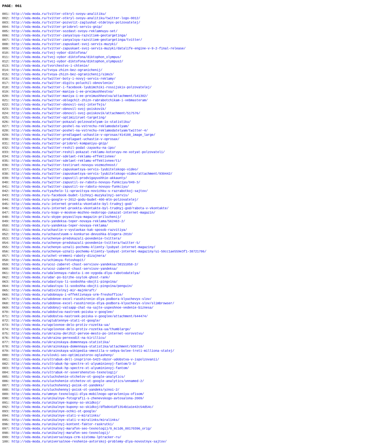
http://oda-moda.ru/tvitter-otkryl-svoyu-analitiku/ (59, 14)
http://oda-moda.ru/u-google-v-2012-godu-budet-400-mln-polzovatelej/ (75, 200)
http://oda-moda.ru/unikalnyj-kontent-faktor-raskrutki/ (63, 424)
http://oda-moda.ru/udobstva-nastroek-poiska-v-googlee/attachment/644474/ (80, 316)
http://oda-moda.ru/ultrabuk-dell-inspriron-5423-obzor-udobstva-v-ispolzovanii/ (85, 359)
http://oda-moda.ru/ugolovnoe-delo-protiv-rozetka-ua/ (61, 325)
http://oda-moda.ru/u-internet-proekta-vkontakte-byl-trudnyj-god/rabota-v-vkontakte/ (90, 208)
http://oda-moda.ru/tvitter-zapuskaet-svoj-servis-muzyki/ (65, 44)
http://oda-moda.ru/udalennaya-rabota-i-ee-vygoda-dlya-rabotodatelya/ (76, 273)
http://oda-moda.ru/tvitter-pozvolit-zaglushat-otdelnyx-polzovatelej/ (76, 23)
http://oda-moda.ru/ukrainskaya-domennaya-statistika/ (61, 342)
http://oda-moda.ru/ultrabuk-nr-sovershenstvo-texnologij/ (65, 372)
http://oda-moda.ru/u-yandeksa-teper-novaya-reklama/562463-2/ (68, 221)
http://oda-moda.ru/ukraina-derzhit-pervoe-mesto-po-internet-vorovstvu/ (78, 334)
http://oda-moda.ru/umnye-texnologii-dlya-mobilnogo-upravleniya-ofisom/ (78, 394)
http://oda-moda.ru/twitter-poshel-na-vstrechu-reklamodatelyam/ (70, 126)
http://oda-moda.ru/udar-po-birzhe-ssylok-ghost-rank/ (61, 277)
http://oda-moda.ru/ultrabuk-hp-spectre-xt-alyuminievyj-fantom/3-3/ (74, 364)
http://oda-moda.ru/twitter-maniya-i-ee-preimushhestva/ (63, 92)
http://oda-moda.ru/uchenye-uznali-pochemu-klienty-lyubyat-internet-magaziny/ (83, 247)
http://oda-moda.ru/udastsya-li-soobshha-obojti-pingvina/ (65, 282)
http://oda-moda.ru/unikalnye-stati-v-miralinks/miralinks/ (65, 420)
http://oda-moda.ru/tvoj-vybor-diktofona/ (49, 53)
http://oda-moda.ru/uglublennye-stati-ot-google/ (56, 321)
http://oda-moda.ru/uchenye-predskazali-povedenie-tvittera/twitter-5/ (76, 243)
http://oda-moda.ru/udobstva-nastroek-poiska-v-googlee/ (63, 312)
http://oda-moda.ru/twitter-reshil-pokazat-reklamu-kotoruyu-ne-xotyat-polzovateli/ (88, 152)
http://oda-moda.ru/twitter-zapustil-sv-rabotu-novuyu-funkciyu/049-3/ (76, 182)
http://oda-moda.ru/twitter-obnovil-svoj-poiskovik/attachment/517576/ (76, 113)
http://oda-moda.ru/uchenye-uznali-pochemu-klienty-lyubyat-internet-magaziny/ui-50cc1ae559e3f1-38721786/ (109, 252)
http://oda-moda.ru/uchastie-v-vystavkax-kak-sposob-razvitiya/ (69, 230)
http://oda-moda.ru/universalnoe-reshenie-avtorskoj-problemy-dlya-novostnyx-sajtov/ (89, 442)
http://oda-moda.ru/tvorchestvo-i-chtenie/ (50, 66)
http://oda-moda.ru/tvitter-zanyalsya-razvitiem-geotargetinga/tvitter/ (77, 40)
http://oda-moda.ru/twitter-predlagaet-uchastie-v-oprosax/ (65, 139)
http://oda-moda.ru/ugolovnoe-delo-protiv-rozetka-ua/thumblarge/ (71, 329)
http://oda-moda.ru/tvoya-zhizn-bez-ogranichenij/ (57, 70)
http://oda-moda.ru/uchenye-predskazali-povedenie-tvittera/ (66, 239)
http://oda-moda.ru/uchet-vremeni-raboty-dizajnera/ (59, 256)
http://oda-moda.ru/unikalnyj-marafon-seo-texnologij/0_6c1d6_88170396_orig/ (82, 429)
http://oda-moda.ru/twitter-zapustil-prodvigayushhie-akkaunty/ (69, 178)
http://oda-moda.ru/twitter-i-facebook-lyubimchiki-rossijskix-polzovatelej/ (82, 87)
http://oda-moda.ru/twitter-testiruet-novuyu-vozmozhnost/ (65, 165)
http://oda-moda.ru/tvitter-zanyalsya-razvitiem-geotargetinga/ (69, 36)
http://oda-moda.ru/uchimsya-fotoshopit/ (48, 260)
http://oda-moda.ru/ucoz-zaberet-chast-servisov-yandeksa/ (65, 269)
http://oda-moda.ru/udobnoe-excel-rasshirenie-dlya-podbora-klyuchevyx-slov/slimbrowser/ (93, 303)
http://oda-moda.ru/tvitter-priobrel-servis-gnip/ (57, 27)
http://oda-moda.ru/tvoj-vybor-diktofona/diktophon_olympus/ (66, 57)
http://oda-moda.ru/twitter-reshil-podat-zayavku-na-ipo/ (64, 148)
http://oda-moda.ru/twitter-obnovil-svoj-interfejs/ (59, 105)
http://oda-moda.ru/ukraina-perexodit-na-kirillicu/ (59, 338)
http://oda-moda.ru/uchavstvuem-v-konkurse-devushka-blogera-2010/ (72, 234)
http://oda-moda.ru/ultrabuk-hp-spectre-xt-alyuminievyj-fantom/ (70, 368)
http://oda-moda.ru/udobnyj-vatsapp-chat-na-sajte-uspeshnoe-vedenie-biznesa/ (82, 308)
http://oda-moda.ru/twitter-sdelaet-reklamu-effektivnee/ (64, 156)
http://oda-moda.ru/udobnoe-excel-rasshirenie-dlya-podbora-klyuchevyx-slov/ (82, 299)
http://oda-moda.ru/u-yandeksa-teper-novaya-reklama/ (60, 226)
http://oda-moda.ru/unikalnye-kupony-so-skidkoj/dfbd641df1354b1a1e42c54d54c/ (82, 407)
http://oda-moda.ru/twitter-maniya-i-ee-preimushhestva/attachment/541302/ (80, 96)
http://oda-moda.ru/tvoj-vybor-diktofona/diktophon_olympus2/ (67, 61)
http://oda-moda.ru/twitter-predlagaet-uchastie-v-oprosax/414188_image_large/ (83, 135)
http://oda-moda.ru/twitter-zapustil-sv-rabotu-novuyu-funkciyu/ (70, 187)
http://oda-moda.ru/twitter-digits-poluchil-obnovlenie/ (63, 83)
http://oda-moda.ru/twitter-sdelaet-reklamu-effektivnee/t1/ (66, 161)
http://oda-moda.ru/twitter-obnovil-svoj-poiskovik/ (59, 109)
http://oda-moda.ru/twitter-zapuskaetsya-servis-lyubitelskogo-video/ (75, 169)
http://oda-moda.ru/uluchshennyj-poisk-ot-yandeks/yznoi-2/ (65, 390)
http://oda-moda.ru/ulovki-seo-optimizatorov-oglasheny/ (63, 355)
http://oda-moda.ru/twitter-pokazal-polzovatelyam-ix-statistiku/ (71, 122)
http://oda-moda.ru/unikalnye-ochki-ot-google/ (54, 411)
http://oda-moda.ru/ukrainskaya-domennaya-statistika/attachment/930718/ (78, 347)
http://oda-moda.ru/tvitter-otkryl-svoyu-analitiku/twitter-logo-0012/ (76, 18)
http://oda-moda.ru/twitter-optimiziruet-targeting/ (59, 118)
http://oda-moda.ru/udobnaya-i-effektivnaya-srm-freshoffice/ (67, 295)
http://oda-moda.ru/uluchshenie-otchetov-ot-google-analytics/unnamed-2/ (78, 381)
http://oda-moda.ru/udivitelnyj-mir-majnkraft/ (54, 290)
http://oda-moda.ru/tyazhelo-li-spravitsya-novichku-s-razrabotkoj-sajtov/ (80, 191)
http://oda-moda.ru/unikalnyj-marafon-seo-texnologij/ (61, 433)
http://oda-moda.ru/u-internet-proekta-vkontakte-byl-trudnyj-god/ (72, 204)
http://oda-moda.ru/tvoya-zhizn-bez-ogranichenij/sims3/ (63, 74)
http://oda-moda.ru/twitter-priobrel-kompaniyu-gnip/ (60, 144)
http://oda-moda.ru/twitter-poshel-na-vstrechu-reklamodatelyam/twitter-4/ (80, 131)
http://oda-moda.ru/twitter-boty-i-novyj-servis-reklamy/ (64, 79)
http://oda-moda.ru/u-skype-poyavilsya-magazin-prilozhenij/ (66, 217)
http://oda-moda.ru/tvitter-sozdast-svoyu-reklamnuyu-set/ (65, 31)
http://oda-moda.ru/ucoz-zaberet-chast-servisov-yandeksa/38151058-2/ (75, 264)
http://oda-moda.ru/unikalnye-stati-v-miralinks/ (56, 416)
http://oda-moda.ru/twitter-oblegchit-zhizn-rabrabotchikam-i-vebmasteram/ (80, 100)
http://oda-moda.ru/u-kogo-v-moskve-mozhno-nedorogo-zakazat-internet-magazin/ (83, 213)
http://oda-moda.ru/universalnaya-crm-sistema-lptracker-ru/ (66, 437)
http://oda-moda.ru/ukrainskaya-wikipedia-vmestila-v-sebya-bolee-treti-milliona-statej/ (93, 351)
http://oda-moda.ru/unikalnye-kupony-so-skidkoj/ (56, 403)
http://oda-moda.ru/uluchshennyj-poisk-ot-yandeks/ (58, 385)
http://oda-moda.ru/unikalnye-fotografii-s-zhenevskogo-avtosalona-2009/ (78, 398)
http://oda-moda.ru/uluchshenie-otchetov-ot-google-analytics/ (68, 377)
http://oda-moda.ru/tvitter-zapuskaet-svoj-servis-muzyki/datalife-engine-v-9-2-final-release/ (99, 48)
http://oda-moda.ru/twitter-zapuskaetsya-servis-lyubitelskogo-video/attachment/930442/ (92, 174)
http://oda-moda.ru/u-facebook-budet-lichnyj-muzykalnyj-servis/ (70, 195)
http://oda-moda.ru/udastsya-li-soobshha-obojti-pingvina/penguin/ (72, 286)
